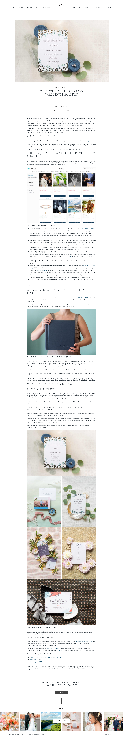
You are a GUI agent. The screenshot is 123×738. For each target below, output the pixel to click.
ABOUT (21, 7)
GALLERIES (76, 7)
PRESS (29, 7)
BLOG (98, 7)
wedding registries (53, 648)
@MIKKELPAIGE (61, 721)
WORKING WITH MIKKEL (44, 7)
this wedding (67, 256)
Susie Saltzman (42, 270)
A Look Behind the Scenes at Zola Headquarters (46, 657)
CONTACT (108, 7)
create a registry (86, 141)
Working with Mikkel (37, 662)
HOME (13, 7)
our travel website (88, 229)
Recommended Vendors (61, 88)
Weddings (33, 659)
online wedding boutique (83, 641)
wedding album (83, 298)
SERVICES (88, 7)
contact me (59, 650)
